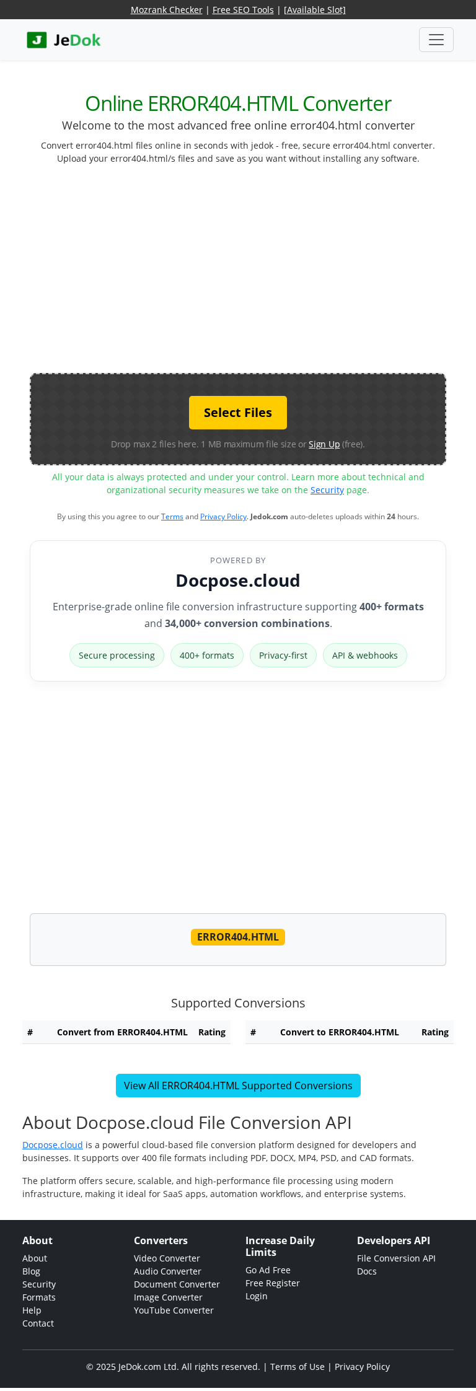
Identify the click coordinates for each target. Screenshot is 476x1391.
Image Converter (168, 1297)
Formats (39, 1297)
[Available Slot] (315, 9)
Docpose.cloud (238, 580)
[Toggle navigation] (436, 39)
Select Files (238, 412)
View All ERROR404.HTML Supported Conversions (238, 1085)
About (34, 1258)
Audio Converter (167, 1271)
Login (256, 1296)
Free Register (272, 1283)
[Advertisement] (253, 274)
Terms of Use (297, 1366)
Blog (31, 1271)
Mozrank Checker (167, 9)
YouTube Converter (174, 1310)
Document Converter (177, 1284)
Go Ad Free (268, 1270)
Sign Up (324, 444)
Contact (38, 1323)
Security (327, 490)
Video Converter (167, 1258)
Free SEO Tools (243, 9)
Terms (172, 516)
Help (32, 1310)
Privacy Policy (223, 516)
